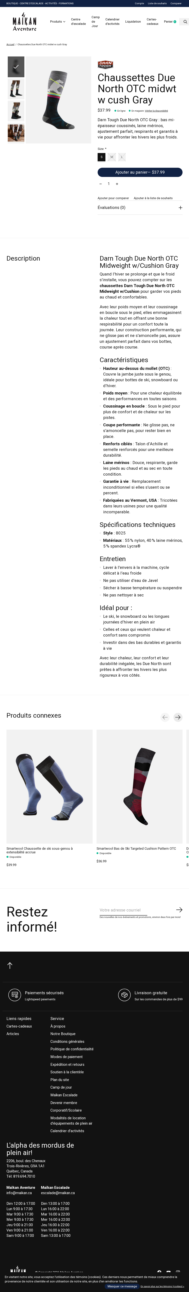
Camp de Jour (96, 21)
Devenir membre (63, 1103)
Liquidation (133, 21)
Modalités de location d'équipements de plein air (71, 1120)
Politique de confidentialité (72, 1049)
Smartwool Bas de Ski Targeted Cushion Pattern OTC (136, 848)
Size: (102, 149)
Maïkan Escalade (64, 1095)
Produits (56, 21)
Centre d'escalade (78, 21)
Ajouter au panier (140, 172)
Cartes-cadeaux (152, 21)
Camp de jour (61, 1087)
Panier (171, 21)
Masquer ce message (122, 1286)
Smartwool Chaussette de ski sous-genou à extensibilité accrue (39, 850)
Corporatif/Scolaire (66, 1110)
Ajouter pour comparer (113, 198)
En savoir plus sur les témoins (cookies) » (162, 1286)
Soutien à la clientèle (67, 1072)
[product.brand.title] (140, 65)
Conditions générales (67, 1041)
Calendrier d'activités (112, 21)
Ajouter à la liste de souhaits (153, 198)
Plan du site (59, 1080)
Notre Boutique (62, 1034)
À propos (57, 1026)
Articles (12, 1034)
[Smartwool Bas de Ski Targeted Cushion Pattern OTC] (140, 787)
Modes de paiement (66, 1057)
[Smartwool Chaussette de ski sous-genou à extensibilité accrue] (49, 787)
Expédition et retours (67, 1064)
